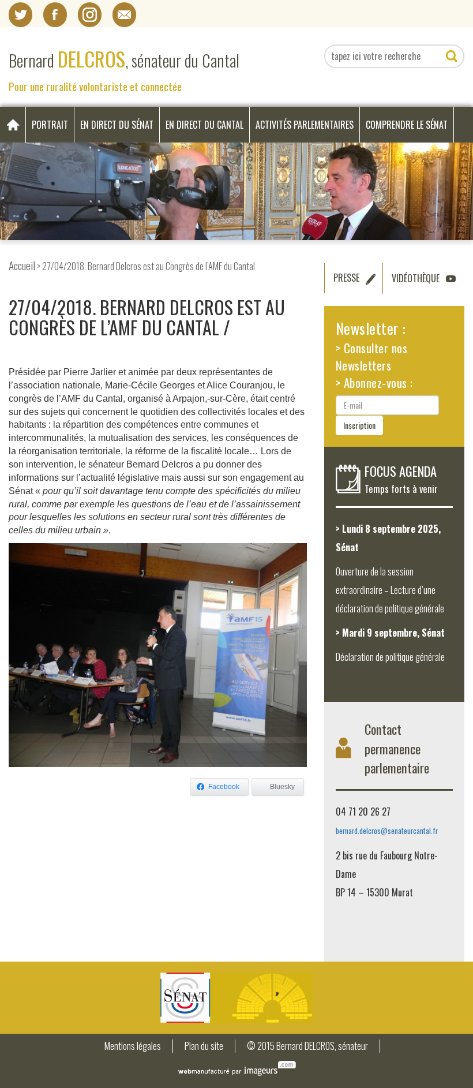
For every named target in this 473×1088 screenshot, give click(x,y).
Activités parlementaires (305, 125)
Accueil (22, 265)
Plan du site (204, 1046)
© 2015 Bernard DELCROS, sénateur (307, 1046)
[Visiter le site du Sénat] (236, 998)
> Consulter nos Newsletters (372, 356)
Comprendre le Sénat (407, 125)
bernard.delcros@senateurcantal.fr (387, 830)
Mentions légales (132, 1046)
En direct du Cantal (204, 125)
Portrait (50, 125)
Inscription (359, 425)
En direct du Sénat (116, 125)
